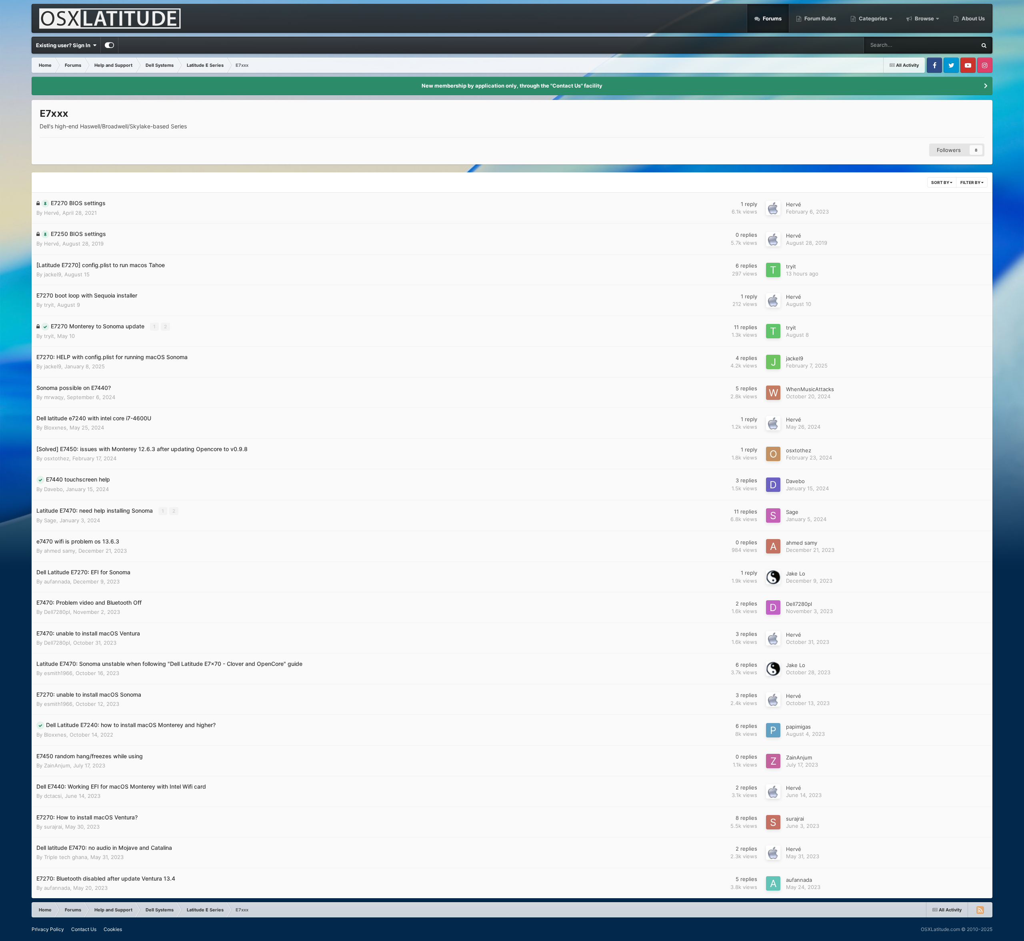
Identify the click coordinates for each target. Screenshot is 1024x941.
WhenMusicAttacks (810, 389)
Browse (924, 18)
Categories (873, 18)
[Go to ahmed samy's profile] (773, 546)
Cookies (113, 929)
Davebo (53, 489)
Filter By (970, 182)
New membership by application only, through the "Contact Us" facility (512, 85)
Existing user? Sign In (64, 45)
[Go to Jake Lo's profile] (773, 577)
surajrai (53, 826)
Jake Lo (795, 573)
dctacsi (53, 796)
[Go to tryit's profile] (773, 270)
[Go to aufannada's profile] (773, 883)
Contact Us (83, 929)
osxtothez (56, 458)
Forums (772, 18)
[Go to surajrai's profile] (773, 822)
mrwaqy (54, 397)
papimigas (798, 726)
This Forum (952, 45)
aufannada (57, 581)
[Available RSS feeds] (980, 909)
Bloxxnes (55, 427)
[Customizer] (109, 45)
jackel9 (52, 274)
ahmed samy (59, 550)
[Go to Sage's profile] (773, 515)
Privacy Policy (48, 929)
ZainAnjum (57, 765)
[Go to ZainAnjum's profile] (773, 761)
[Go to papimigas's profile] (773, 730)
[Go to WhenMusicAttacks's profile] (773, 393)
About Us (972, 18)
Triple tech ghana (65, 857)
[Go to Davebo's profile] (773, 484)
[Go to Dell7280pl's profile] (773, 607)
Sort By (940, 182)
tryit (791, 266)
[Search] (984, 45)
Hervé (51, 213)
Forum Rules (819, 18)
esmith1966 (58, 673)
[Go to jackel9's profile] (773, 362)
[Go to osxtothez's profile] (773, 454)
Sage (50, 520)
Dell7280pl (57, 612)
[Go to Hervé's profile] (773, 208)
